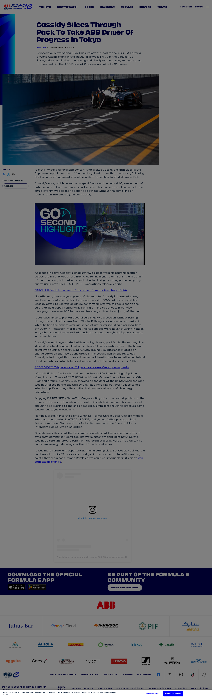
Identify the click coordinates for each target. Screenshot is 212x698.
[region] (106, 694)
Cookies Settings (152, 693)
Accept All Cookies (173, 693)
